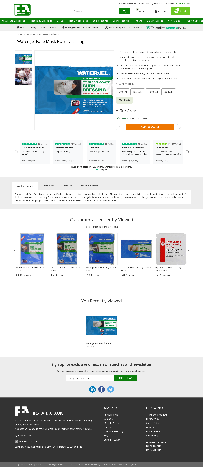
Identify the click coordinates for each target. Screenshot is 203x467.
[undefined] (74, 90)
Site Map (108, 427)
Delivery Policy (153, 427)
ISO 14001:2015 (153, 450)
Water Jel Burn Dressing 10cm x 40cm (101, 269)
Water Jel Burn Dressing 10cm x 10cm (66, 269)
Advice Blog (174, 20)
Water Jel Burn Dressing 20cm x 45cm (136, 269)
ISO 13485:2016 (153, 446)
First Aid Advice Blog (113, 431)
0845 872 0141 (25, 435)
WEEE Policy (152, 435)
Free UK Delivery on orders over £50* (37, 27)
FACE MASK (124, 100)
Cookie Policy (152, 423)
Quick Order (157, 3)
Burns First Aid (100, 20)
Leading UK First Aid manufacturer (81, 27)
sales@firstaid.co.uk (28, 441)
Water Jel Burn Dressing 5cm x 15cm (30, 269)
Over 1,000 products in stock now (125, 27)
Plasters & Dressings (41, 20)
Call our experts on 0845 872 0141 (134, 3)
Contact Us (109, 418)
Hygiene (138, 20)
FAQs (106, 435)
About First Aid (111, 414)
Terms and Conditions (156, 414)
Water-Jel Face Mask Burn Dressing (98, 345)
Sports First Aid (121, 20)
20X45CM (168, 91)
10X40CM (153, 91)
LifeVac (60, 20)
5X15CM (123, 91)
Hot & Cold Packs (78, 20)
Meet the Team (111, 423)
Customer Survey (112, 439)
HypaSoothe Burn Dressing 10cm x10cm (168, 269)
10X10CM (137, 91)
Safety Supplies (155, 20)
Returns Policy (153, 431)
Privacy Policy (152, 418)
